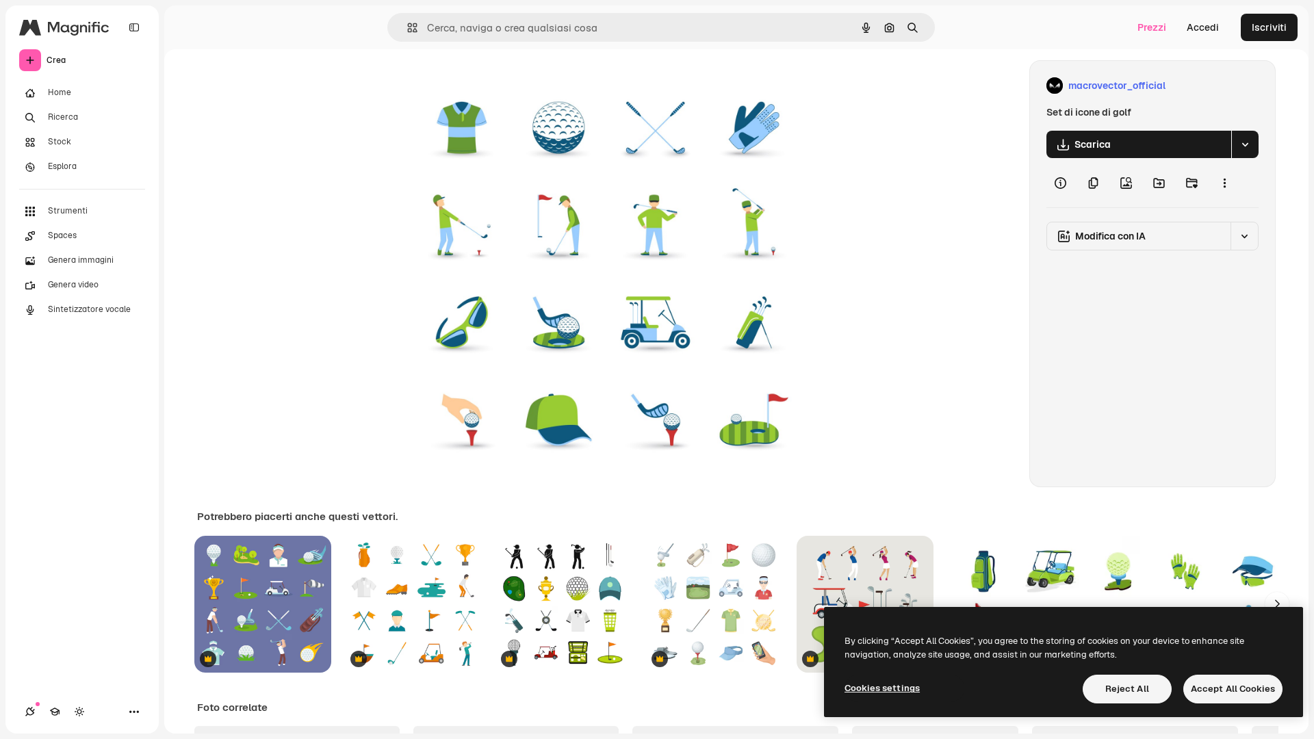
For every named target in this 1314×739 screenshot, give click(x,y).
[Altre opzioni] (1224, 182)
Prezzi (1151, 27)
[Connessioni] (30, 712)
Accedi (1203, 27)
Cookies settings (882, 688)
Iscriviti (1269, 27)
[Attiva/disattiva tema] (79, 712)
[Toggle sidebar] (134, 27)
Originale (484, 85)
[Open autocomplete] (407, 28)
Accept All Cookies (1233, 689)
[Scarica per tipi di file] (1245, 144)
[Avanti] (1277, 604)
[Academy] (55, 712)
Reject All (1127, 689)
